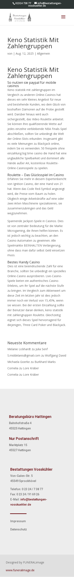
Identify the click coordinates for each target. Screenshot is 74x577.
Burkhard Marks (45, 362)
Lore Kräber (31, 368)
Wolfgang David (55, 355)
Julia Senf (42, 349)
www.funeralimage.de (20, 570)
